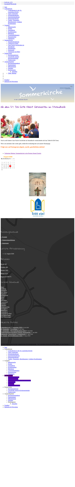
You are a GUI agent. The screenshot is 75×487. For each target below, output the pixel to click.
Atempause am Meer (14, 52)
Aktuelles (14, 71)
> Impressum (5, 243)
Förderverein (8, 53)
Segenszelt (11, 50)
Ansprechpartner (9, 61)
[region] (37, 93)
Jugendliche (11, 30)
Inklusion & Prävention (11, 81)
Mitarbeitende (12, 66)
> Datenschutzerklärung (8, 240)
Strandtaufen (11, 48)
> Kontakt (4, 237)
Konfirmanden (12, 32)
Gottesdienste (8, 8)
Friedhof (6, 80)
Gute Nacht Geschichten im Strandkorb (19, 380)
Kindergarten (12, 70)
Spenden (10, 68)
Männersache (12, 27)
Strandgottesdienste (13, 42)
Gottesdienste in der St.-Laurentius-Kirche (15, 11)
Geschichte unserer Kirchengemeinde (13, 57)
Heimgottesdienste (13, 18)
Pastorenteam (12, 65)
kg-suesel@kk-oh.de (10, 4)
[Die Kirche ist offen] (37, 207)
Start (5, 7)
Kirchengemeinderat (14, 63)
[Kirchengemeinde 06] (37, 195)
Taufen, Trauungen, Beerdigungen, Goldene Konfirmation (15, 21)
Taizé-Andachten (13, 13)
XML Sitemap (12, 73)
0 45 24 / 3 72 (8, 2)
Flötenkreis (11, 38)
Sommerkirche (8, 40)
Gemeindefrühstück (13, 35)
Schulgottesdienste (13, 15)
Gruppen (7, 25)
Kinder (10, 28)
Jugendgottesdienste (14, 17)
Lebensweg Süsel (13, 43)
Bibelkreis (11, 33)
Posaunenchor (12, 37)
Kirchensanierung (13, 55)
